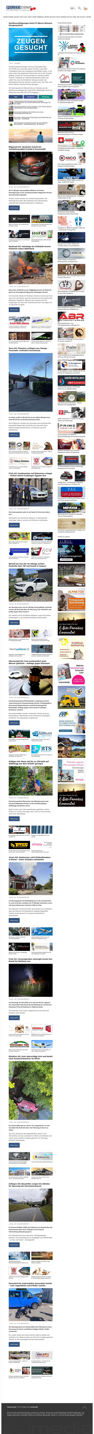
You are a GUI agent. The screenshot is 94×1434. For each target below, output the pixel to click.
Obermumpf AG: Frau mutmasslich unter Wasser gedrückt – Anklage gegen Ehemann (29, 662)
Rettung (69, 17)
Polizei (58, 17)
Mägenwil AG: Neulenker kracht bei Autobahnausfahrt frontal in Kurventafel (27, 148)
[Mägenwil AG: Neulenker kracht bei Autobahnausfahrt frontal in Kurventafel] (31, 168)
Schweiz (5, 17)
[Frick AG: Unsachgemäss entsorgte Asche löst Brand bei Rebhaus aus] (31, 980)
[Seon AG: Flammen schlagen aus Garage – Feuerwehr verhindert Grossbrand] (31, 382)
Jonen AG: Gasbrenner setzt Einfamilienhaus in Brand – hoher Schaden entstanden (30, 858)
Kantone (16, 17)
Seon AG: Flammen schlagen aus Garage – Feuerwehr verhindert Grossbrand (29, 349)
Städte (22, 17)
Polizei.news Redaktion (23, 187)
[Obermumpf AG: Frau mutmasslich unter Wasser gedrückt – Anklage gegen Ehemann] (31, 680)
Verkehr (46, 17)
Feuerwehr (63, 17)
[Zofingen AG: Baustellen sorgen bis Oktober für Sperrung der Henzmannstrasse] (31, 1205)
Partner (88, 17)
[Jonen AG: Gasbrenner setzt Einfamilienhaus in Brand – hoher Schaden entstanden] (31, 878)
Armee (74, 17)
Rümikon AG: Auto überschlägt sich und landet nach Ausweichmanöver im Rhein (31, 1057)
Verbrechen (40, 17)
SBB (50, 17)
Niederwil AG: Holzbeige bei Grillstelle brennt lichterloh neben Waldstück (30, 247)
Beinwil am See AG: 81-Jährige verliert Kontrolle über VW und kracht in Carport (27, 565)
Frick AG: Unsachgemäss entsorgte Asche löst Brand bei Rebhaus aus (30, 960)
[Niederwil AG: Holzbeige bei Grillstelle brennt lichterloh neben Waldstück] (31, 267)
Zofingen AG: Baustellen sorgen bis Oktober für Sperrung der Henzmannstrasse (29, 1185)
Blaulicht (83, 17)
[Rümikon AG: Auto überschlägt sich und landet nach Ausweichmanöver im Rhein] (31, 1090)
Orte (25, 17)
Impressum (11, 1407)
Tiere (78, 17)
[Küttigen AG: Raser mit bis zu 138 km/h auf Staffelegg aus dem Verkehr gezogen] (31, 780)
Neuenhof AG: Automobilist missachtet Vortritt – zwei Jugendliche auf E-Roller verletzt (30, 1284)
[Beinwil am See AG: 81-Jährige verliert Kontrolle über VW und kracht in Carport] (31, 585)
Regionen (10, 17)
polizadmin (17, 63)
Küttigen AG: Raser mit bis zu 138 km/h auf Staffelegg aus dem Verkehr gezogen (29, 762)
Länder (29, 17)
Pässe (53, 17)
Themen (34, 17)
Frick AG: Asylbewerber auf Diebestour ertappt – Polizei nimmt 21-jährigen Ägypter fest (30, 474)
